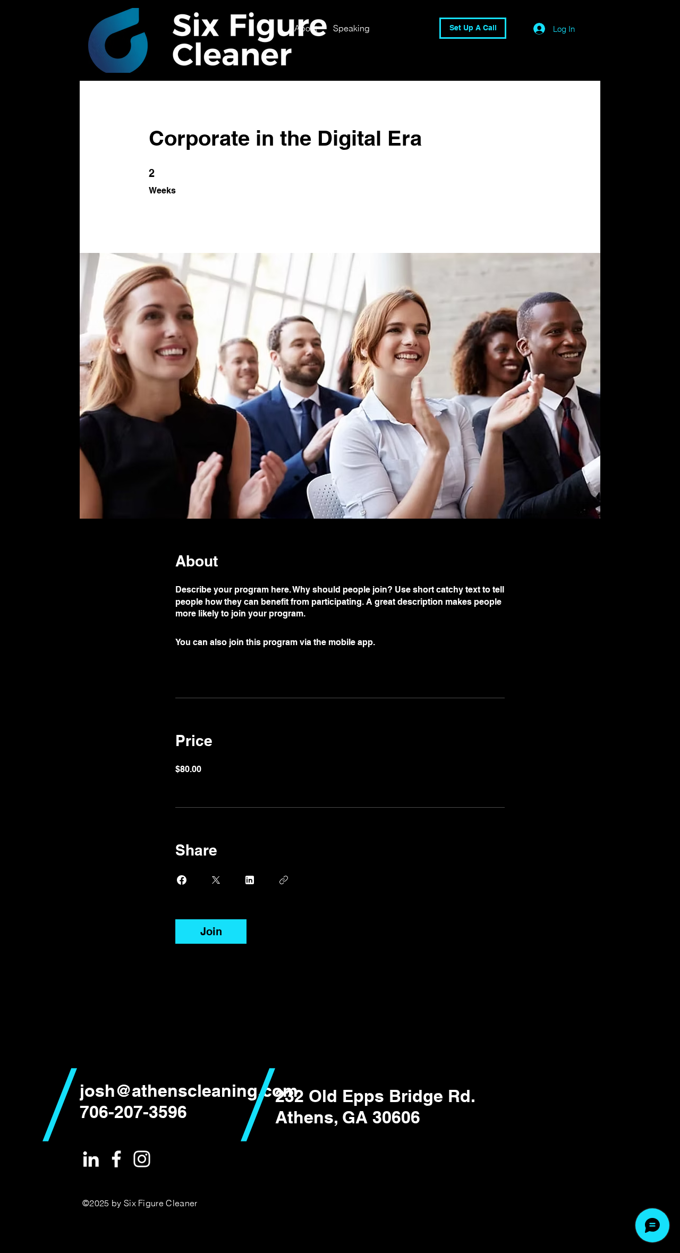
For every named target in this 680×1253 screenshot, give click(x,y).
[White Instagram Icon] (142, 1159)
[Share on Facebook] (181, 880)
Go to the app (404, 642)
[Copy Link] (283, 880)
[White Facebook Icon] (116, 1159)
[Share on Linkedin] (249, 880)
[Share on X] (215, 880)
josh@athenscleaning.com (189, 1090)
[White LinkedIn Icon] (91, 1159)
